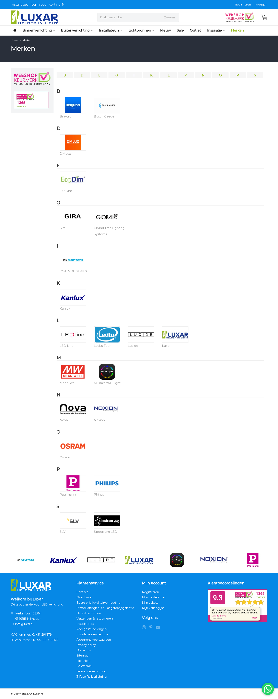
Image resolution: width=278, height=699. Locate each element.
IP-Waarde (84, 666)
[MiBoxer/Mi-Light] (177, 560)
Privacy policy (86, 645)
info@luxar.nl (24, 624)
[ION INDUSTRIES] (25, 560)
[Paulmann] (253, 560)
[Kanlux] (63, 560)
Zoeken (169, 17)
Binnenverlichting (37, 30)
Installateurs (109, 30)
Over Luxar (84, 597)
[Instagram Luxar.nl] (145, 628)
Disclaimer (84, 650)
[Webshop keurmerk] (32, 78)
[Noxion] (214, 560)
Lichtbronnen (140, 30)
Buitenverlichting (75, 30)
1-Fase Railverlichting (91, 671)
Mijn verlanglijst (153, 608)
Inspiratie (214, 30)
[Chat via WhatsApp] (268, 689)
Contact (82, 592)
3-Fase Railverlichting (92, 676)
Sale (180, 30)
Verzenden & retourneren (95, 618)
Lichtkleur (84, 661)
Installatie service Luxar (93, 634)
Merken (237, 30)
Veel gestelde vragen (92, 629)
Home (14, 40)
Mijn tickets (150, 602)
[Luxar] (139, 560)
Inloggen (261, 4)
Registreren (243, 4)
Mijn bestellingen (154, 597)
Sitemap (83, 655)
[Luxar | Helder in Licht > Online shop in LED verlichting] (34, 17)
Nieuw (165, 30)
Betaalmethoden (89, 613)
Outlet (195, 30)
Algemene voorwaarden (94, 639)
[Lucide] (101, 560)
